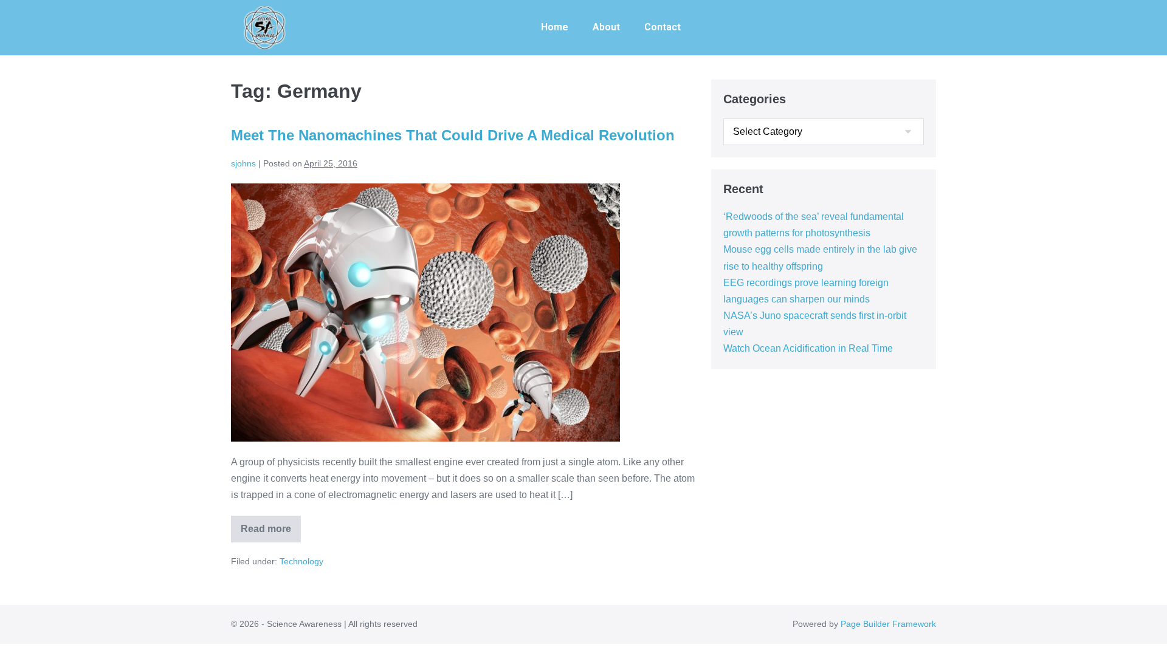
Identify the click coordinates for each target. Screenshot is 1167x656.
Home (554, 27)
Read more (271, 525)
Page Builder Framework (888, 624)
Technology (301, 561)
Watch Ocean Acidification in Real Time (808, 348)
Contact (662, 27)
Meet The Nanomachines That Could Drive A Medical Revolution (453, 135)
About (606, 27)
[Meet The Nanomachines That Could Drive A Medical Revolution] (425, 312)
